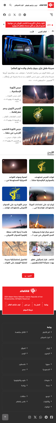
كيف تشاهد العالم (31, 5)
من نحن (27, 304)
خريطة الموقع (28, 309)
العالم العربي (42, 31)
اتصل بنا (37, 304)
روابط (46, 304)
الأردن (32, 31)
